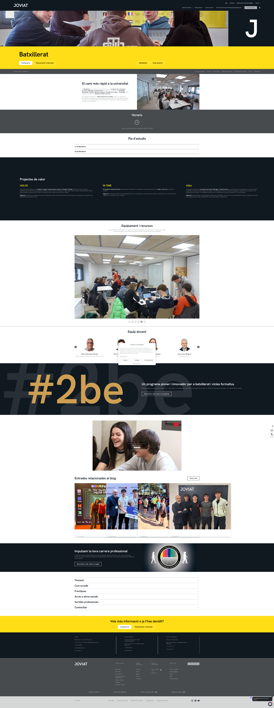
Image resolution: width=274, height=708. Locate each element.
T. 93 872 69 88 (78, 645)
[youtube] (198, 701)
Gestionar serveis (123, 356)
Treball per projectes (227, 71)
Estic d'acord (137, 447)
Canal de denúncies (162, 700)
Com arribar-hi (78, 650)
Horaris (209, 71)
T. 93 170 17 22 (170, 646)
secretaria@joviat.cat (80, 648)
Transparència (149, 700)
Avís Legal (111, 700)
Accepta (125, 360)
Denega (137, 360)
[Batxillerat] (105, 506)
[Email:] (272, 431)
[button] (137, 146)
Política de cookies (136, 363)
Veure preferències (148, 360)
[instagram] (192, 701)
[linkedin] (195, 701)
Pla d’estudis (216, 71)
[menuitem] (257, 3)
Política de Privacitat (137, 700)
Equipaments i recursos (241, 71)
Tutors (250, 71)
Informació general (200, 71)
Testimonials (257, 71)
